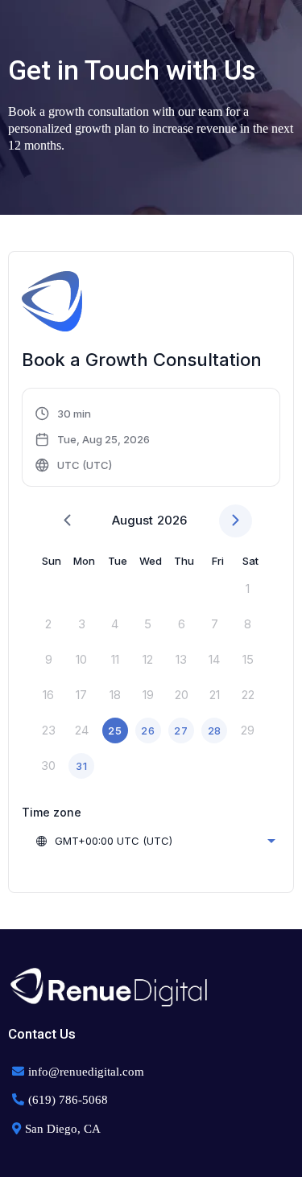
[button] (93, 439)
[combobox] (155, 841)
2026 (172, 520)
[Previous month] (67, 520)
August (132, 520)
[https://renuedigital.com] (151, 987)
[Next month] (235, 520)
